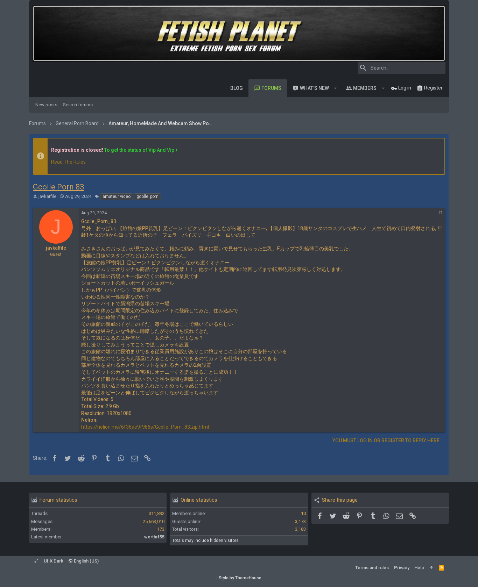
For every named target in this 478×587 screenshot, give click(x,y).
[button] (335, 88)
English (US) (86, 561)
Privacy (401, 567)
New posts (46, 104)
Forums (271, 88)
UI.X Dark (53, 561)
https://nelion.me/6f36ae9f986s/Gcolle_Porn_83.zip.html (145, 427)
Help (419, 567)
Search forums (78, 104)
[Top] (431, 567)
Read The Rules (68, 162)
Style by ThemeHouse (240, 577)
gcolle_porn (147, 196)
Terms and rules (372, 567)
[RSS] (441, 567)
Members (365, 88)
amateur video (117, 196)
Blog (236, 88)
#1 (440, 212)
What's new (314, 88)
